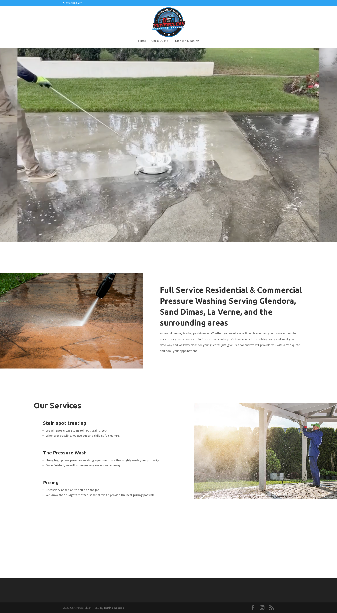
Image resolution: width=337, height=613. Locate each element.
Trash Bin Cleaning (186, 41)
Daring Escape (114, 607)
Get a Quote (159, 41)
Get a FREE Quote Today (167, 176)
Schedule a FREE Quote (185, 549)
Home (142, 41)
